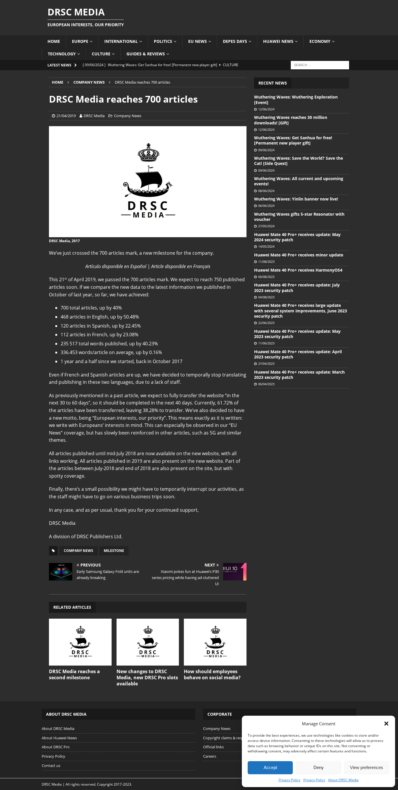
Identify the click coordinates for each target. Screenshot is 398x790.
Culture (101, 54)
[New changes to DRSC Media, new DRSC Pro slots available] (148, 642)
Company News (127, 115)
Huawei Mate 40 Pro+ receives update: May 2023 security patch (297, 333)
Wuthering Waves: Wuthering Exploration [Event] (296, 99)
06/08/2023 (266, 277)
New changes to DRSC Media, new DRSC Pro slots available (147, 677)
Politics (163, 41)
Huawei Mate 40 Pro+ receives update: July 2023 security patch (297, 287)
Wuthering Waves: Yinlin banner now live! (296, 199)
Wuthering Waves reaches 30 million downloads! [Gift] (290, 120)
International (121, 41)
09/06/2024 (266, 150)
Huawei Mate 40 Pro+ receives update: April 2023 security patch (298, 354)
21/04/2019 (66, 115)
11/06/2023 (266, 343)
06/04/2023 (266, 384)
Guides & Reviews (145, 54)
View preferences (366, 767)
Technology (62, 54)
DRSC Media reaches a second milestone (74, 674)
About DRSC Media (343, 779)
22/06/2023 (266, 323)
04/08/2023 (266, 297)
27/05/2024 (266, 226)
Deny (319, 767)
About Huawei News (59, 737)
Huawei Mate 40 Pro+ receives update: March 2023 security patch (299, 374)
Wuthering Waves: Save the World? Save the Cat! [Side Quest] (298, 160)
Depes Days (235, 41)
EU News (197, 41)
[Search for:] (320, 64)
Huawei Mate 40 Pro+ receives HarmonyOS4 (298, 270)
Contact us (51, 765)
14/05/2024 (266, 246)
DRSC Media (94, 115)
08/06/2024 (266, 191)
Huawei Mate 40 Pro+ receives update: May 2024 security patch (297, 237)
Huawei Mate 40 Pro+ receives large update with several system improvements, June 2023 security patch (300, 310)
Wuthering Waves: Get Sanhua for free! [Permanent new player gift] (293, 140)
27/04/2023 (266, 363)
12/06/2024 (266, 109)
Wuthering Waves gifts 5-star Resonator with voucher (299, 216)
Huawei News (278, 41)
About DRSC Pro (56, 746)
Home (53, 41)
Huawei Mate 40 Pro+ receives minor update (298, 255)
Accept (270, 767)
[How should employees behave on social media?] (215, 642)
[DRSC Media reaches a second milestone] (80, 642)
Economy (319, 41)
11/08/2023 (266, 261)
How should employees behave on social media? (212, 674)
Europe (80, 41)
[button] (386, 723)
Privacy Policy (289, 779)
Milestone (114, 550)
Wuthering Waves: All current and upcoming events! (298, 181)
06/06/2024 (266, 205)
